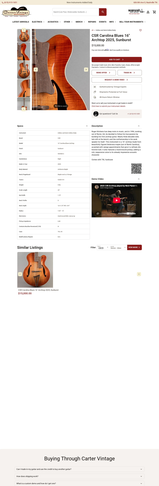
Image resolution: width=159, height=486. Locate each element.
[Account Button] (148, 12)
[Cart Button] (154, 12)
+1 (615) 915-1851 (134, 114)
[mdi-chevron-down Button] (24, 109)
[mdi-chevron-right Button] (139, 274)
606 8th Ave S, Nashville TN (145, 2)
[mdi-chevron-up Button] (24, 30)
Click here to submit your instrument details (108, 106)
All (92, 30)
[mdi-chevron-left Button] (20, 274)
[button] (53, 126)
